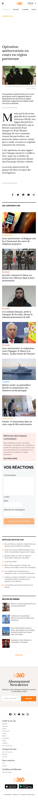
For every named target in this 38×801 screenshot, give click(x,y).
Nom (6, 501)
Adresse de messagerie (14, 510)
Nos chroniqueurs (7, 745)
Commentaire (10, 475)
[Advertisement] (19, 30)
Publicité (4, 754)
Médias (4, 736)
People (4, 740)
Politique (16, 9)
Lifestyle (4, 743)
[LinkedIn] (23, 714)
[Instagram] (27, 714)
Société (34, 9)
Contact (4, 766)
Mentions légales (7, 772)
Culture (4, 733)
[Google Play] (26, 786)
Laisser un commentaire (19, 521)
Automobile (5, 738)
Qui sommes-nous (7, 752)
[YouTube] (19, 714)
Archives (4, 757)
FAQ (3, 763)
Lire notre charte (10, 458)
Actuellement (6, 9)
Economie (25, 9)
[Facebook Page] (10, 714)
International (7, 16)
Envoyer (28, 698)
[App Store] (11, 786)
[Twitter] (14, 714)
